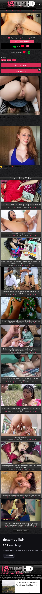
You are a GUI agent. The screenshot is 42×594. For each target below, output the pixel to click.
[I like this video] (14, 46)
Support (4, 573)
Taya (14, 60)
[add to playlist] (29, 53)
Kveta (9, 60)
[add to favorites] (24, 53)
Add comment (28, 70)
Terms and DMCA (16, 573)
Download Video (21, 65)
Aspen (4, 60)
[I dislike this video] (22, 46)
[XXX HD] (21, 5)
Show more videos (21, 531)
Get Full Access (22, 41)
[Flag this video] (27, 46)
